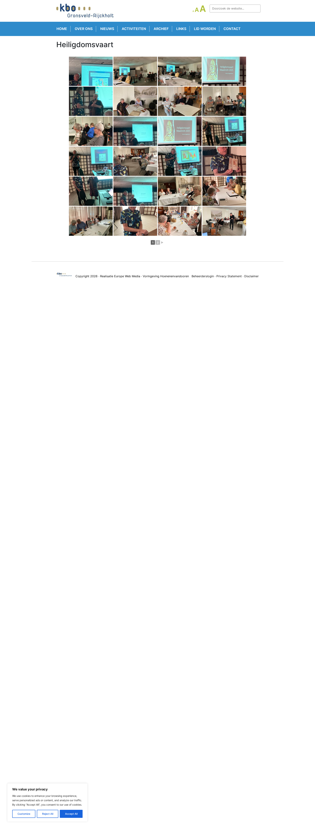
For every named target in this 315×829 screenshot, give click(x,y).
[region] (47, 802)
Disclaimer (251, 276)
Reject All (47, 813)
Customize (24, 813)
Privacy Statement (229, 276)
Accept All (71, 813)
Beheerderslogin (203, 276)
